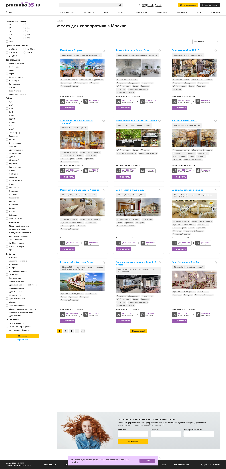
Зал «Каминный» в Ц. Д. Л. (186, 50)
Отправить (133, 441)
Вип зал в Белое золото (184, 120)
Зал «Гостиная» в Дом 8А (185, 262)
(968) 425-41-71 (212, 464)
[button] (103, 68)
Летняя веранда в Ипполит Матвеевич (136, 120)
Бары (120, 12)
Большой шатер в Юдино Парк (132, 50)
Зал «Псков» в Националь (130, 190)
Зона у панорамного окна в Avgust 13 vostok (136, 263)
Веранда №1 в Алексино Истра (76, 262)
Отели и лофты (140, 12)
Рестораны (89, 12)
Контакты (215, 12)
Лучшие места (189, 5)
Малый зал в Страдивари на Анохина (79, 190)
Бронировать (68, 108)
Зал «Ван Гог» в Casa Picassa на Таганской (76, 121)
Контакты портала (181, 464)
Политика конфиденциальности (18, 466)
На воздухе (162, 12)
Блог (199, 12)
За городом (182, 12)
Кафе (106, 12)
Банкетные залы (66, 12)
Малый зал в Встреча (71, 50)
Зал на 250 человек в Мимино (187, 190)
